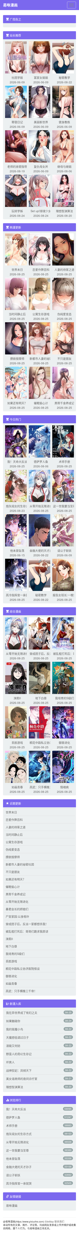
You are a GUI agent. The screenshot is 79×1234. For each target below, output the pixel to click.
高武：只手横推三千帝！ (21, 991)
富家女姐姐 (41, 77)
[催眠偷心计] (41, 382)
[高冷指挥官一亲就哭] (17, 574)
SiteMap (49, 1221)
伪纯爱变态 (64, 314)
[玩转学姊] (17, 190)
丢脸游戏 (17, 742)
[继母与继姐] (64, 146)
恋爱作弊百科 (40, 269)
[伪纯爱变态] (64, 293)
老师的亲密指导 (17, 166)
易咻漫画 (10, 5)
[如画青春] (17, 766)
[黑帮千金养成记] (64, 382)
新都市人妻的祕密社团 (20, 864)
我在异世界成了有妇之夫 (21, 1013)
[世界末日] (17, 249)
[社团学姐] (17, 57)
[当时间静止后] (17, 293)
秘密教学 (64, 77)
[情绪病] (64, 766)
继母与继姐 (64, 166)
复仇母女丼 (41, 166)
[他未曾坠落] (17, 530)
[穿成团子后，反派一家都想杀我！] (41, 633)
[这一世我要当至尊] (64, 485)
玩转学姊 (17, 211)
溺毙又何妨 (13, 1046)
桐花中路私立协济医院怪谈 (23, 969)
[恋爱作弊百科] (41, 249)
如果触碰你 (13, 1021)
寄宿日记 (17, 122)
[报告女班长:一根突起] (64, 574)
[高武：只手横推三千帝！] (41, 766)
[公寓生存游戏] (41, 293)
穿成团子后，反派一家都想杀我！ (27, 924)
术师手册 (64, 462)
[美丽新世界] (41, 101)
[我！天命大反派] (17, 441)
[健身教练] (64, 101)
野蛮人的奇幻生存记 (19, 1054)
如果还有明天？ (17, 403)
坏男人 (10, 1062)
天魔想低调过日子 (17, 1037)
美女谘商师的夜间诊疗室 (21, 1079)
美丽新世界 (41, 122)
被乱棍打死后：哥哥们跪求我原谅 (27, 931)
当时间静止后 (17, 314)
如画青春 (17, 787)
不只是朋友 (64, 358)
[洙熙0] (17, 677)
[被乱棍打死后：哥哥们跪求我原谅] (64, 633)
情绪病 (64, 787)
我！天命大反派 (17, 462)
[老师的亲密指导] (17, 146)
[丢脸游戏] (17, 722)
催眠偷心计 (41, 403)
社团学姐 (17, 77)
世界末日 (17, 269)
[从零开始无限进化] (41, 485)
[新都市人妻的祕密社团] (41, 338)
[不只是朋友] (64, 338)
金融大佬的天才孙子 (19, 1167)
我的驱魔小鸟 (14, 1029)
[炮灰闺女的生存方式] (17, 485)
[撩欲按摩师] (17, 338)
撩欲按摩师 (17, 358)
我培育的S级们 (64, 698)
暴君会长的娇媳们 (17, 909)
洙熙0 (17, 698)
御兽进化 (64, 742)
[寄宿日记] (17, 101)
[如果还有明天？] (17, 382)
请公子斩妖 (64, 550)
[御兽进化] (64, 722)
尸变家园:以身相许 (17, 916)
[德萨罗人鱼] (41, 441)
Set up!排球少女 (41, 211)
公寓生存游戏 (40, 314)
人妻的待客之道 (64, 269)
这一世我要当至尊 (64, 506)
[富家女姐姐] (41, 57)
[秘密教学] (64, 57)
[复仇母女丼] (41, 146)
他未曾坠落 (17, 550)
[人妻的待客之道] (64, 249)
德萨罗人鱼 (41, 462)
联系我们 (59, 1221)
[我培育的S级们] (64, 677)
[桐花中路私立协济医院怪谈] (41, 722)
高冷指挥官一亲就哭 (19, 1183)
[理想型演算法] (64, 190)
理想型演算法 (64, 211)
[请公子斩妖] (64, 530)
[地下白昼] (41, 677)
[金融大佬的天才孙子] (41, 530)
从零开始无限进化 (41, 506)
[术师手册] (64, 441)
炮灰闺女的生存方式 (19, 1134)
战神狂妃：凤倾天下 (19, 1070)
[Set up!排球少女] (41, 190)
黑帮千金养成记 (64, 403)
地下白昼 (41, 698)
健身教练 (64, 122)
